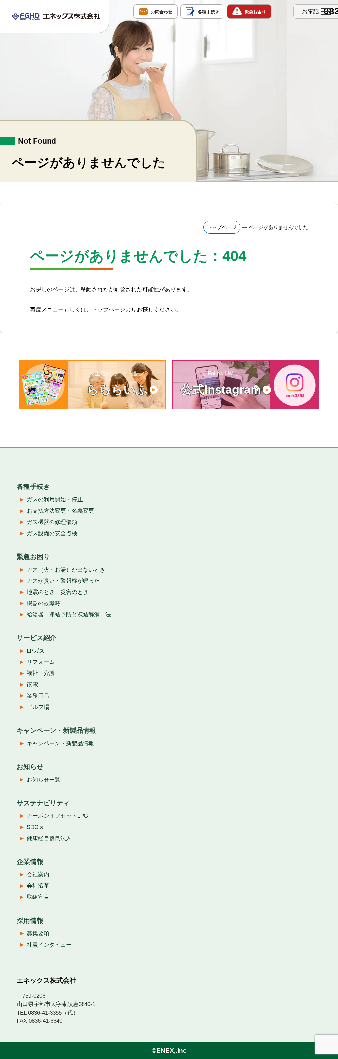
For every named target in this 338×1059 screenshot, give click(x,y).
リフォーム (41, 662)
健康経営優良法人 (49, 838)
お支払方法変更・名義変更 (60, 511)
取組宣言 (38, 897)
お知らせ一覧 (43, 780)
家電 (32, 684)
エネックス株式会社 (46, 980)
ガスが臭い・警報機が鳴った (63, 581)
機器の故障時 (43, 603)
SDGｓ (35, 827)
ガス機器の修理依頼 (52, 522)
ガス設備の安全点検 (52, 533)
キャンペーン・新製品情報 (60, 743)
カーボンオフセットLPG (57, 816)
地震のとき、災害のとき (57, 592)
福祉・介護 (41, 673)
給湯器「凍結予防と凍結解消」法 (69, 614)
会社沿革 (38, 886)
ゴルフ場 (38, 707)
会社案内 (38, 874)
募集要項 (38, 933)
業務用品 (38, 696)
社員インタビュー (49, 945)
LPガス (36, 651)
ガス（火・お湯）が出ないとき (66, 570)
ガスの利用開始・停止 (55, 499)
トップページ (222, 227)
